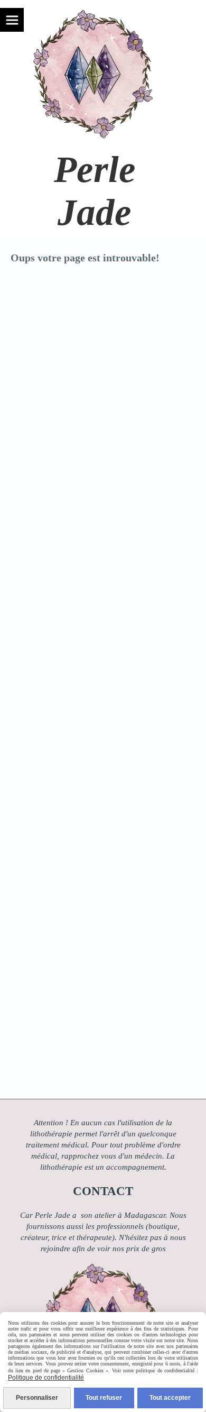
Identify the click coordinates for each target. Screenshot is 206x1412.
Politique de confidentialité (46, 1377)
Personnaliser (37, 1397)
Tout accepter (170, 1397)
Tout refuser (104, 1397)
